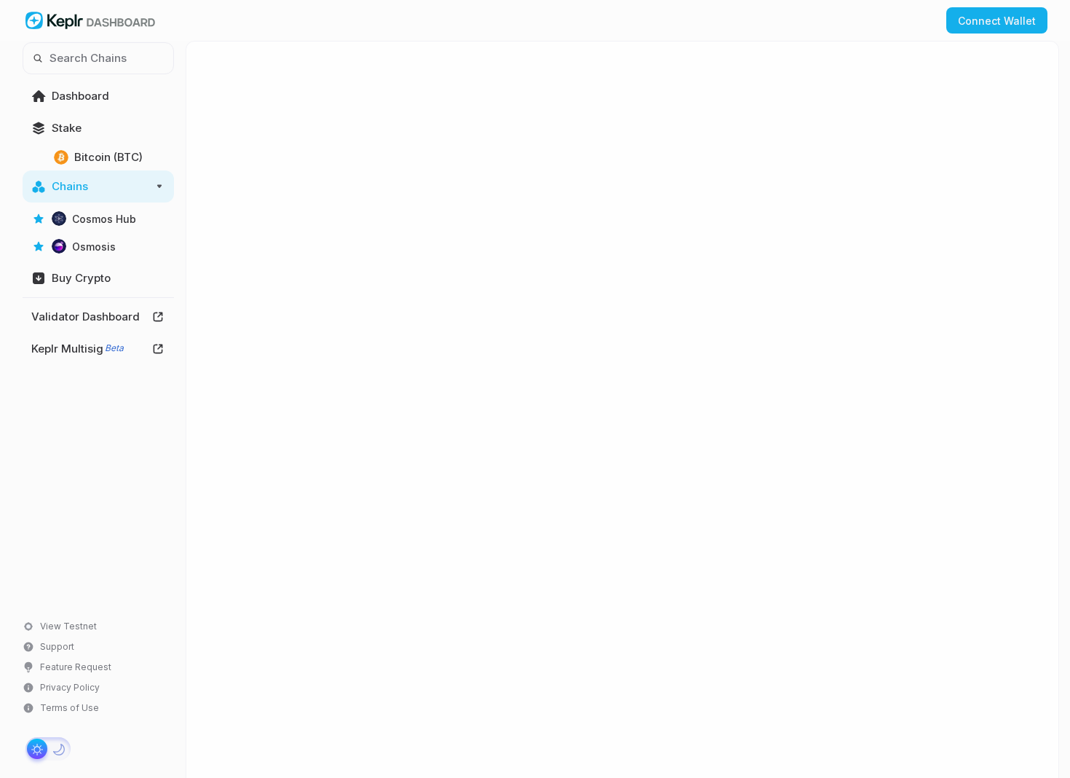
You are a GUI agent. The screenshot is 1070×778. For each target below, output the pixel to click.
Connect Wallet (997, 21)
